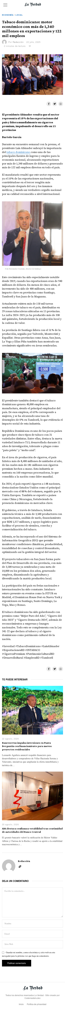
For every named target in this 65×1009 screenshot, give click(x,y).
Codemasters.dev (32, 998)
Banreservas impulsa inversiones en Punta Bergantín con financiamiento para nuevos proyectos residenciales (27, 746)
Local (19, 15)
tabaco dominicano (18, 152)
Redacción (18, 42)
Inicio (21, 1004)
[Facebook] (48, 104)
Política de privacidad (36, 1004)
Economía (8, 15)
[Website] (20, 867)
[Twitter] (54, 104)
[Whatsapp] (60, 104)
